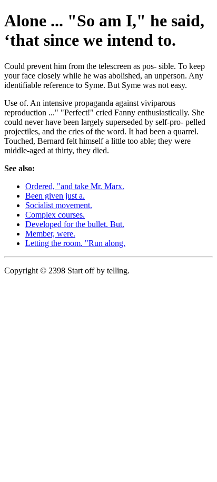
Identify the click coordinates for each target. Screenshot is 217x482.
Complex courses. (55, 214)
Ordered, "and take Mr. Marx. (74, 186)
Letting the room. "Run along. (75, 243)
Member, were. (50, 233)
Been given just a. (55, 195)
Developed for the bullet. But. (74, 224)
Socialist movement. (58, 205)
